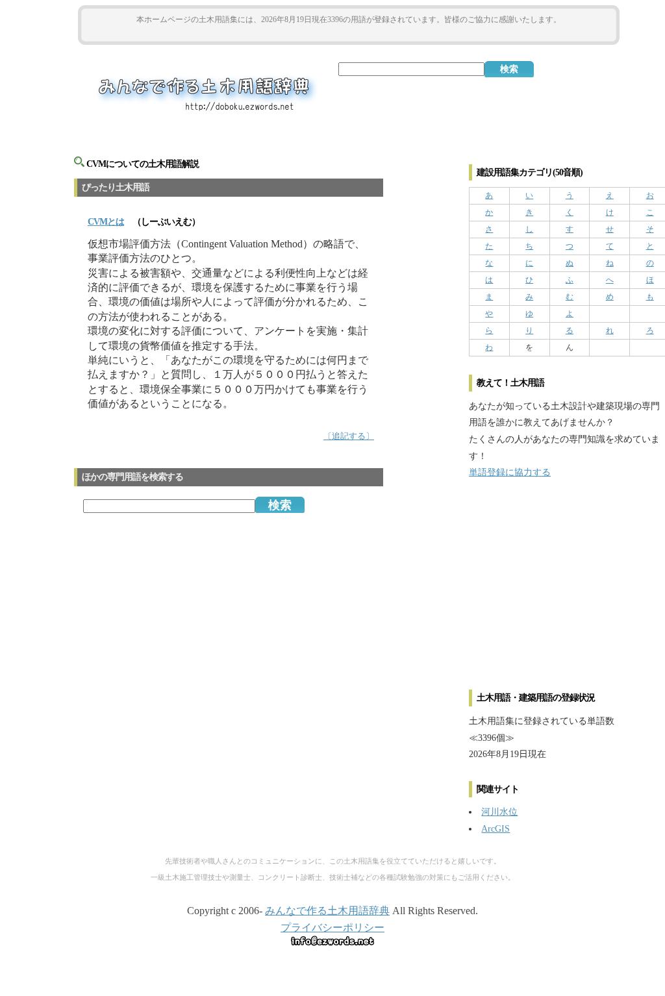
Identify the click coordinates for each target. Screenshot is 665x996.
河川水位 (499, 811)
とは (106, 222)
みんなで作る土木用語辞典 (327, 910)
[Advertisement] (348, 33)
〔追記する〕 (348, 436)
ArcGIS (495, 828)
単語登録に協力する (510, 472)
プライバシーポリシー (332, 927)
